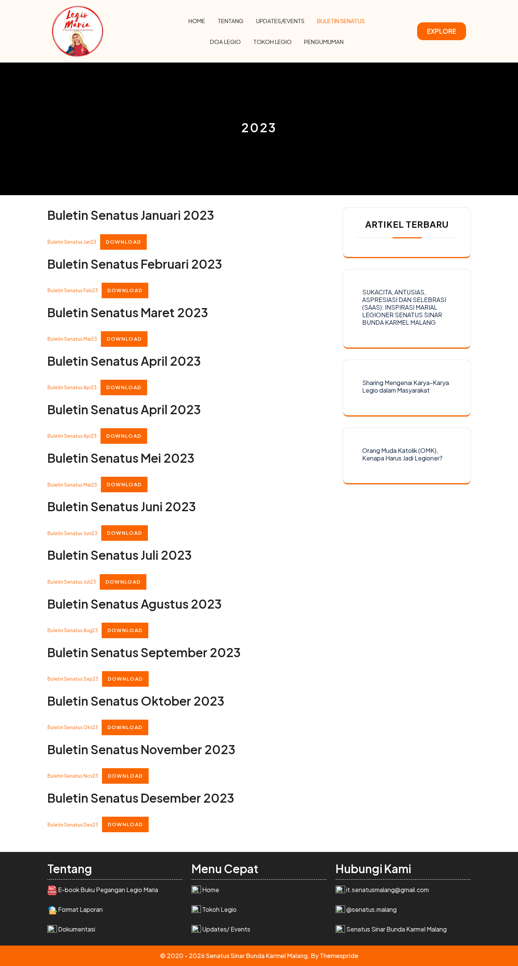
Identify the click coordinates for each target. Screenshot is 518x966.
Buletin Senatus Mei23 (72, 484)
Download (123, 242)
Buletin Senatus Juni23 (72, 533)
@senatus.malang (371, 909)
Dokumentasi (76, 929)
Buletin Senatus (341, 20)
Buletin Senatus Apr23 (72, 387)
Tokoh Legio (272, 41)
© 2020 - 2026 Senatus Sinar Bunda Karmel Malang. (235, 956)
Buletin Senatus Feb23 (72, 290)
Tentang (230, 20)
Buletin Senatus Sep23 (72, 679)
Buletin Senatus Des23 (72, 824)
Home (196, 20)
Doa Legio (225, 41)
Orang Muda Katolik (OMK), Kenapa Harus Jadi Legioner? (402, 454)
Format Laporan (80, 909)
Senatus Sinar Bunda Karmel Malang (396, 929)
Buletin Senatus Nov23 (72, 776)
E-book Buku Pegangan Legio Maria (108, 890)
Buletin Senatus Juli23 (71, 582)
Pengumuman (324, 41)
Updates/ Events (226, 929)
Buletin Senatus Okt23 (72, 727)
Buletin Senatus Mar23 (72, 339)
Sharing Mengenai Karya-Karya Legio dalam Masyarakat (405, 386)
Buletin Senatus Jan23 (71, 242)
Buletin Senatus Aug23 (72, 630)
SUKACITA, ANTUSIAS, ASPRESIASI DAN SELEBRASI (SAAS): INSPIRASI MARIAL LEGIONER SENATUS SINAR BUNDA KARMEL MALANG (404, 307)
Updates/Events (280, 20)
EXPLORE (441, 31)
